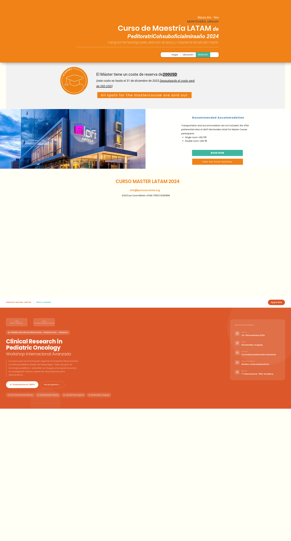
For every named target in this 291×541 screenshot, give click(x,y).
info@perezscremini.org (145, 190)
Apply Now (276, 302)
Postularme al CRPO (24, 384)
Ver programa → (52, 384)
